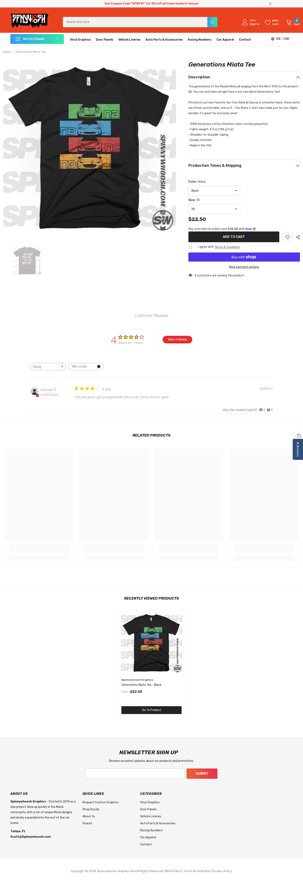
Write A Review (177, 339)
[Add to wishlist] (287, 237)
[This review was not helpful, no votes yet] (268, 410)
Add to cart (234, 237)
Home (7, 52)
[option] (89, 147)
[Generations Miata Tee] (151, 643)
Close (270, 4)
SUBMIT (202, 773)
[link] (39, 551)
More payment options (244, 267)
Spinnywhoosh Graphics (137, 679)
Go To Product (151, 710)
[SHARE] (296, 237)
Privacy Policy (222, 871)
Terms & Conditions (227, 247)
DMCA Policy (173, 871)
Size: (194, 200)
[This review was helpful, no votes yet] (261, 410)
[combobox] (135, 22)
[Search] (140, 22)
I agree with (206, 247)
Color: (197, 181)
